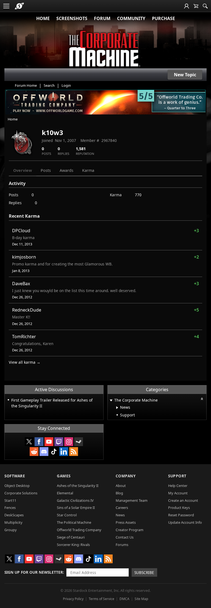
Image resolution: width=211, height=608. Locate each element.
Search (49, 85)
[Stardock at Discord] (44, 451)
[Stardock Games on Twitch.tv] (59, 442)
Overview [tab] (22, 170)
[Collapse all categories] (202, 399)
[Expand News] (117, 407)
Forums (122, 544)
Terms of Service (101, 598)
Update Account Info (185, 522)
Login (66, 85)
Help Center (177, 485)
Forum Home (26, 85)
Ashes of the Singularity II (77, 485)
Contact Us (125, 537)
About (121, 485)
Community (131, 18)
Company (126, 475)
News (120, 514)
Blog (119, 493)
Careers (122, 507)
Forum (102, 18)
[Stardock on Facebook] (39, 442)
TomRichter (24, 337)
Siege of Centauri (71, 537)
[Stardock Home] (19, 6)
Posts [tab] (46, 170)
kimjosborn (24, 257)
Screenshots (71, 18)
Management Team (132, 500)
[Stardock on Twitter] (29, 442)
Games (64, 475)
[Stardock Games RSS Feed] (74, 451)
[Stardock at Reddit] (34, 451)
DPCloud (21, 231)
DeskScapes (14, 514)
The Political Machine (74, 522)
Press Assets (126, 522)
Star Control (67, 514)
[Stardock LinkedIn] (64, 451)
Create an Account (183, 500)
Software (14, 475)
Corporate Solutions (20, 493)
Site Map (141, 598)
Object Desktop (17, 485)
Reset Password (181, 514)
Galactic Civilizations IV (75, 500)
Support (177, 475)
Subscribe (144, 572)
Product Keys (179, 507)
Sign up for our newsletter (33, 572)
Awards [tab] (66, 170)
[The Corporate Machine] (105, 49)
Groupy (10, 529)
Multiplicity (13, 522)
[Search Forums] (205, 6)
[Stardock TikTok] (54, 451)
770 (138, 194)
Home (43, 18)
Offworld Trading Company (79, 529)
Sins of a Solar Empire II (76, 507)
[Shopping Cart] (196, 6)
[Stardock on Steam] (79, 442)
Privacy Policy (73, 598)
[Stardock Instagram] (69, 442)
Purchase (163, 18)
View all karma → (24, 362)
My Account (178, 493)
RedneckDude (26, 310)
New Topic (185, 75)
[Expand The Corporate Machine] (111, 401)
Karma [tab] (88, 170)
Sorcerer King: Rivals (73, 544)
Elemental (65, 493)
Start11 (10, 500)
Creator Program (129, 529)
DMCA (124, 598)
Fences (10, 507)
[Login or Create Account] (186, 6)
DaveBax (21, 284)
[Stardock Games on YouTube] (49, 442)
